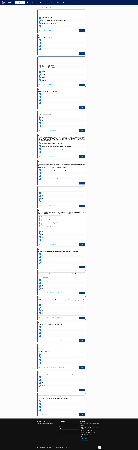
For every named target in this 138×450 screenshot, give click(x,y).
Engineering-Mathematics (43, 292)
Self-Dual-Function (51, 414)
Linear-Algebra (53, 367)
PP (88, 438)
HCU (60, 426)
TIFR (60, 430)
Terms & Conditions (84, 440)
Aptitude (40, 30)
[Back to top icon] (99, 447)
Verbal (45, 30)
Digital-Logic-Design (42, 414)
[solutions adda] (7, 2)
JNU (60, 428)
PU (60, 433)
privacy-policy (83, 438)
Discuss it (82, 30)
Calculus (51, 389)
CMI (60, 424)
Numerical (45, 107)
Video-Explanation (51, 30)
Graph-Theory (52, 340)
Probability (52, 292)
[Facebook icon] (95, 447)
